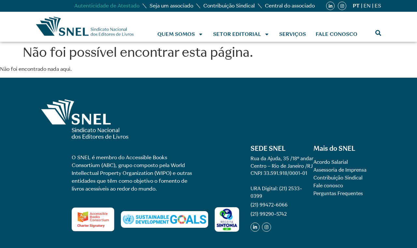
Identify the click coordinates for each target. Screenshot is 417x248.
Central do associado (290, 6)
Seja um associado (171, 6)
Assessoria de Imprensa (340, 170)
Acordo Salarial (330, 162)
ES (378, 6)
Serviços (292, 34)
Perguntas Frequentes (338, 193)
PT (356, 6)
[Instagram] (342, 6)
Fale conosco (336, 34)
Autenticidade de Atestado (106, 6)
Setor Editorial (237, 34)
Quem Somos (176, 34)
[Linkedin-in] (330, 6)
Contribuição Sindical (229, 6)
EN (367, 6)
